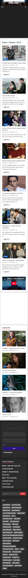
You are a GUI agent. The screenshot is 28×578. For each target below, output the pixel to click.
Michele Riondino (18, 532)
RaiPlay (17, 549)
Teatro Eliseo (16, 560)
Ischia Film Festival (7, 518)
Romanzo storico (13, 554)
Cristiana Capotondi (16, 507)
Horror (13, 516)
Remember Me (8, 444)
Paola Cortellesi (7, 543)
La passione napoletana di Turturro (14, 183)
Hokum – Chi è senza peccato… (9, 478)
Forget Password (7, 452)
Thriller (4, 568)
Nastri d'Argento (7, 541)
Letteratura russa (14, 521)
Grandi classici (6, 516)
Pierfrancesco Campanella (9, 546)
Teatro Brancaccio (7, 560)
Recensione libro (17, 552)
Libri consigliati (6, 524)
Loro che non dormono (9, 370)
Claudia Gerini (6, 507)
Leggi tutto (6, 74)
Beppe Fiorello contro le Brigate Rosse (14, 151)
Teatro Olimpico (7, 563)
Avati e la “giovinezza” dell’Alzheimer (14, 250)
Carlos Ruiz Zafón (16, 505)
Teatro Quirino (15, 563)
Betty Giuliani (5, 65)
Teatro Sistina (18, 565)
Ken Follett (5, 521)
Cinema (5, 59)
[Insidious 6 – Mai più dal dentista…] (14, 382)
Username (6, 431)
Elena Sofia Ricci (16, 510)
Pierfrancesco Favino (8, 549)
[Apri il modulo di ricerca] (25, 7)
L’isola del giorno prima (8, 487)
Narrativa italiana (7, 538)
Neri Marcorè (16, 541)
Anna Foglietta (6, 505)
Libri (5, 366)
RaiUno (22, 549)
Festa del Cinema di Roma (9, 513)
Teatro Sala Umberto (8, 565)
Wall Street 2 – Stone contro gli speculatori (14, 216)
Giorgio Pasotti (21, 513)
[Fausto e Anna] (14, 405)
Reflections (14, 2)
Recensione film (7, 552)
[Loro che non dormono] (14, 360)
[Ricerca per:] (11, 493)
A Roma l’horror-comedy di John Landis (14, 53)
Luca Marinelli (16, 527)
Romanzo (5, 554)
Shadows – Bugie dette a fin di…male (13, 348)
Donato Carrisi (6, 510)
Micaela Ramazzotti (7, 532)
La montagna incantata (7, 481)
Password (5, 437)
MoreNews (22, 574)
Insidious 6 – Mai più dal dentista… (12, 392)
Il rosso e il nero (6, 484)
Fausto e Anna (6, 414)
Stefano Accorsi (7, 557)
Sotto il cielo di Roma (14, 86)
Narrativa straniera (17, 538)
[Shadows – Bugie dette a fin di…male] (14, 338)
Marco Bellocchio (7, 530)
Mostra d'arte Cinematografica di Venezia (13, 535)
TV (4, 91)
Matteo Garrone (17, 530)
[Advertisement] (14, 23)
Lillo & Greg (15, 524)
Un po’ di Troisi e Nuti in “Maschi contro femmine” (14, 118)
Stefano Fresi (15, 557)
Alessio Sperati (5, 350)
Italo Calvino (17, 518)
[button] (2, 7)
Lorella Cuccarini (7, 527)
